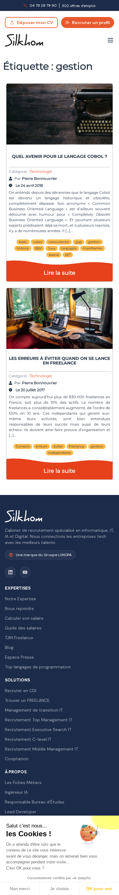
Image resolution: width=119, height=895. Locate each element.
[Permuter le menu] (110, 40)
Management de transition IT (34, 710)
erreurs (41, 446)
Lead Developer (20, 811)
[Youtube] (25, 572)
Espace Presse (19, 657)
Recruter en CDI (20, 690)
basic (23, 242)
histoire (23, 248)
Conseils (23, 446)
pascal (54, 254)
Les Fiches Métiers (23, 782)
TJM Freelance (19, 637)
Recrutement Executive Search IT (38, 729)
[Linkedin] (10, 572)
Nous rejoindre (19, 608)
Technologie (41, 171)
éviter (58, 446)
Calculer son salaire (24, 618)
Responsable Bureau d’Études (34, 802)
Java (51, 248)
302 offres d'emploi (79, 5)
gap (78, 242)
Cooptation (16, 758)
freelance (77, 446)
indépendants (59, 453)
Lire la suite (59, 273)
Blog (9, 647)
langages (69, 248)
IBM (38, 248)
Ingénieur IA (16, 792)
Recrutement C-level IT (28, 739)
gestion (94, 242)
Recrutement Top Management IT (38, 720)
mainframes (93, 248)
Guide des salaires (23, 628)
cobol (37, 242)
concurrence (59, 242)
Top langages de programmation (38, 667)
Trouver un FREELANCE (27, 700)
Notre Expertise (20, 598)
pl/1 (67, 254)
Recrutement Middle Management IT (41, 749)
